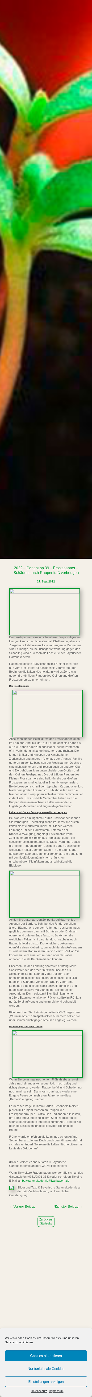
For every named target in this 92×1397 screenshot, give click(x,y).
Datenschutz (39, 1391)
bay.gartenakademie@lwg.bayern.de (45, 1180)
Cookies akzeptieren (46, 1356)
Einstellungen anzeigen (46, 1382)
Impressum (56, 1391)
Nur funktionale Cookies (46, 1369)
